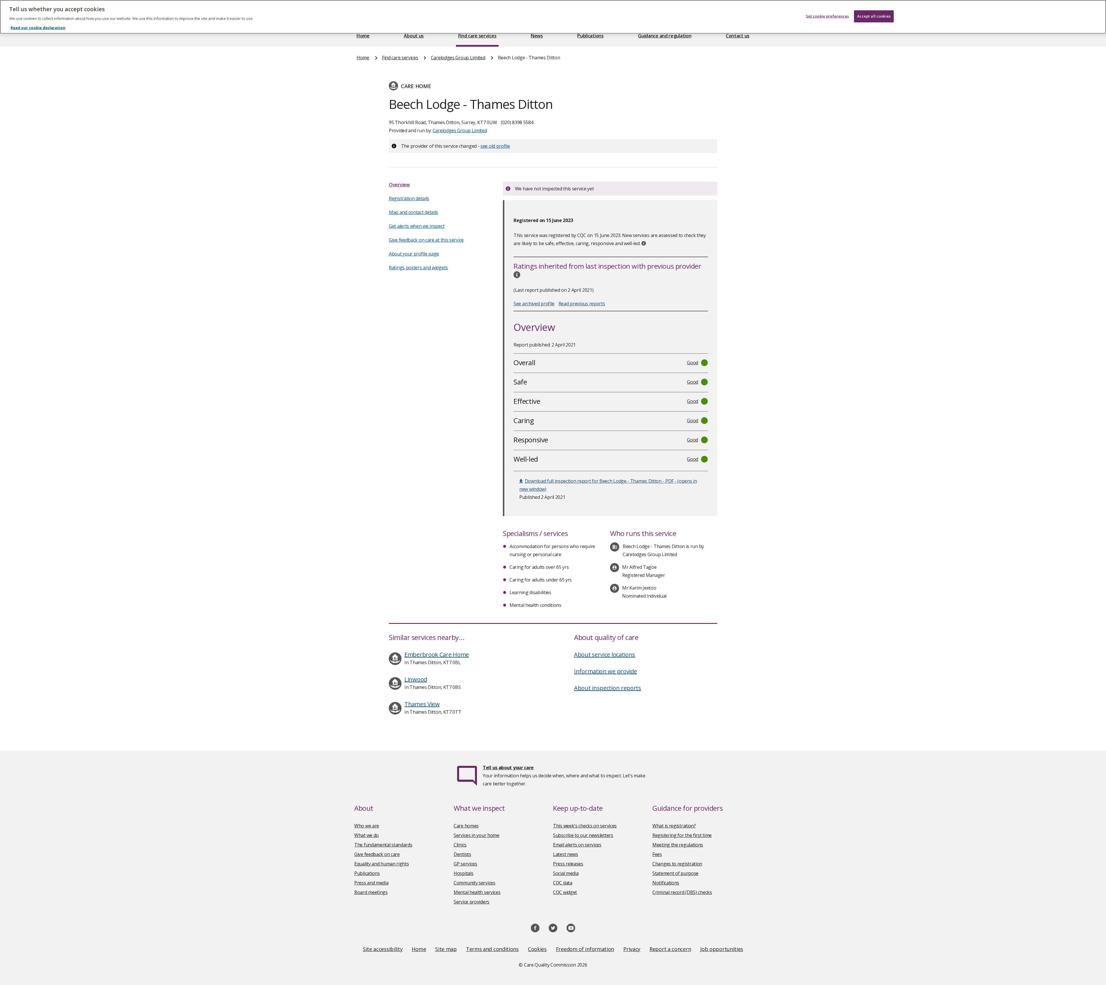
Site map (446, 949)
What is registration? (674, 826)
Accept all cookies (874, 16)
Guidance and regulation (664, 36)
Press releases (568, 864)
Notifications (665, 883)
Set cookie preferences (827, 16)
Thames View (422, 704)
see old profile (495, 146)
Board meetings (371, 892)
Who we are (366, 826)
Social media (565, 873)
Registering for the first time (682, 835)
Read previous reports (581, 303)
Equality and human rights (381, 864)
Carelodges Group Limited (458, 57)
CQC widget (565, 892)
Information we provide (605, 671)
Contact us (737, 36)
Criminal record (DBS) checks (682, 892)
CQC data (562, 883)
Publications (590, 36)
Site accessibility (383, 949)
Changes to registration (677, 864)
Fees (657, 854)
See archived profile (534, 303)
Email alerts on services (577, 845)
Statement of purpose (675, 873)
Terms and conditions (492, 949)
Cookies (537, 949)
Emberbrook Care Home (436, 654)
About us (414, 36)
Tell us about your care (508, 767)
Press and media (371, 883)
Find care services (477, 36)
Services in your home (476, 835)
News (537, 36)
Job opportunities (721, 949)
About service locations (604, 654)
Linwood (415, 679)
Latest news (565, 854)
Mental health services (477, 892)
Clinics (460, 845)
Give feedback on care (377, 854)
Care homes (466, 826)
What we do (366, 835)
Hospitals (463, 873)
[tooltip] (643, 243)
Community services (474, 883)
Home (363, 36)
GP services (465, 864)
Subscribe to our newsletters (583, 835)
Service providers (471, 902)
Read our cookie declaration (38, 27)
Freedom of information (585, 949)
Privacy (631, 949)
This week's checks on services (585, 826)
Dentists (462, 854)
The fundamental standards (383, 845)
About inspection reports (607, 688)
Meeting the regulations (677, 845)
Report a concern (670, 949)
